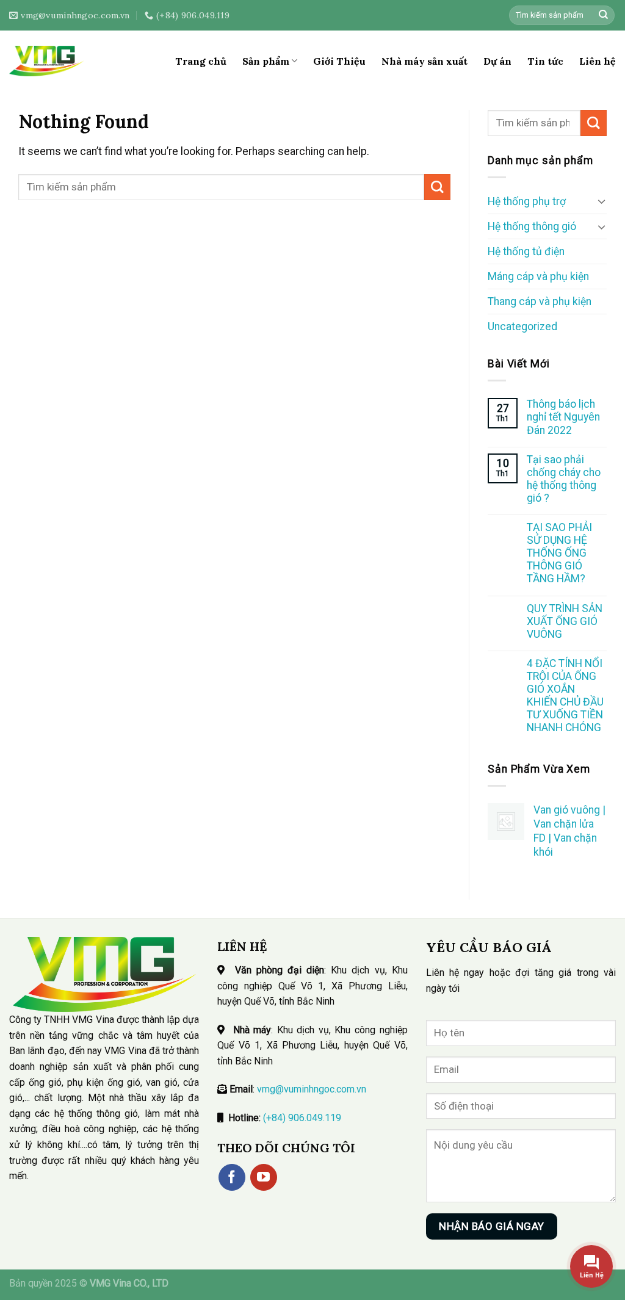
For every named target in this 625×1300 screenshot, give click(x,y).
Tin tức (545, 61)
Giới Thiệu (339, 61)
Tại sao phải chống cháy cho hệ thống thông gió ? (564, 478)
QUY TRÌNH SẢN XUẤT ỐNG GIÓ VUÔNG (564, 621)
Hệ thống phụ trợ (527, 201)
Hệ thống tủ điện (526, 251)
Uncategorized (522, 326)
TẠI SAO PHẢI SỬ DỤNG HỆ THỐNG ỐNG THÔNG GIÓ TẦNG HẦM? (559, 553)
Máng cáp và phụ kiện (538, 276)
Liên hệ (597, 61)
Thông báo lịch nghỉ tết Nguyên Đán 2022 (563, 417)
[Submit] (603, 15)
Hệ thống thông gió (532, 226)
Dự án (497, 61)
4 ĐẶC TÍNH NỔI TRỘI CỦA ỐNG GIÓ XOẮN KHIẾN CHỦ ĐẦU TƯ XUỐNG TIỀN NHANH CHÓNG (565, 695)
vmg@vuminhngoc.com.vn (311, 1089)
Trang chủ (200, 61)
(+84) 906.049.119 (302, 1118)
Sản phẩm (265, 61)
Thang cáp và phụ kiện (539, 301)
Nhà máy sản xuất (424, 61)
